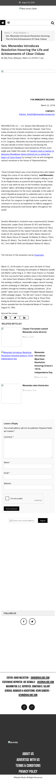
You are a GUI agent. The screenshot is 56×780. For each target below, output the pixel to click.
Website (7, 483)
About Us (28, 754)
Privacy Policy (28, 771)
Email (7, 472)
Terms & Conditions (28, 765)
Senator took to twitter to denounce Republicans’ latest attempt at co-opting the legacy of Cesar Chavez (27, 154)
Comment (9, 436)
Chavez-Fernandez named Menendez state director (35, 330)
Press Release (20, 32)
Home (7, 32)
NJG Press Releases (12, 57)
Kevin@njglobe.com (28, 695)
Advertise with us (28, 759)
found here (39, 254)
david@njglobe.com (40, 678)
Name (7, 462)
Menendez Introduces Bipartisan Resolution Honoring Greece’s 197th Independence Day (44, 362)
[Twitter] (15, 317)
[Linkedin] (24, 317)
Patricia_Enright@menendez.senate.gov (37, 114)
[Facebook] (5, 317)
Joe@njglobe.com (45, 682)
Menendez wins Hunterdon (36, 385)
